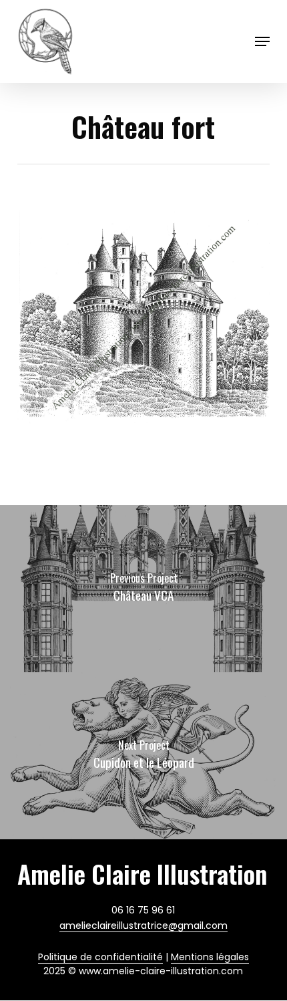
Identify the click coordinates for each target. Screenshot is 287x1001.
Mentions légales (210, 957)
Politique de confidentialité (100, 957)
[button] (262, 41)
